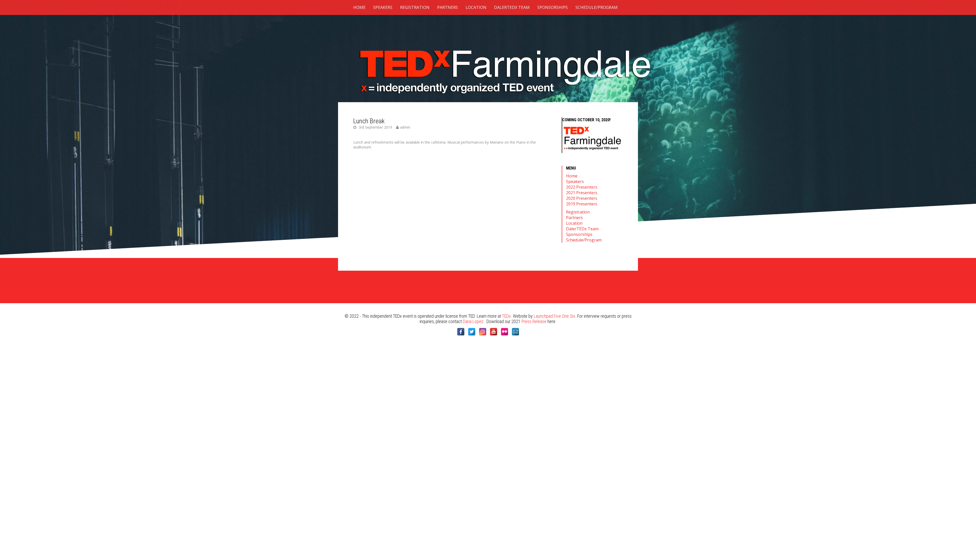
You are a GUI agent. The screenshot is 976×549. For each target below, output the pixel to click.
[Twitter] (472, 332)
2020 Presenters (581, 198)
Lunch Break (369, 121)
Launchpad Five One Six (554, 316)
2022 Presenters (581, 187)
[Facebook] (461, 332)
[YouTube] (493, 332)
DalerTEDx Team (512, 7)
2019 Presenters (581, 204)
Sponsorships (552, 7)
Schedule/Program (596, 7)
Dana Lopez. (473, 321)
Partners (447, 7)
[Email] (515, 332)
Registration (415, 7)
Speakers (382, 7)
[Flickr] (504, 332)
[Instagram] (482, 332)
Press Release (534, 321)
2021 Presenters (581, 192)
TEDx (506, 316)
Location (476, 7)
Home (359, 7)
